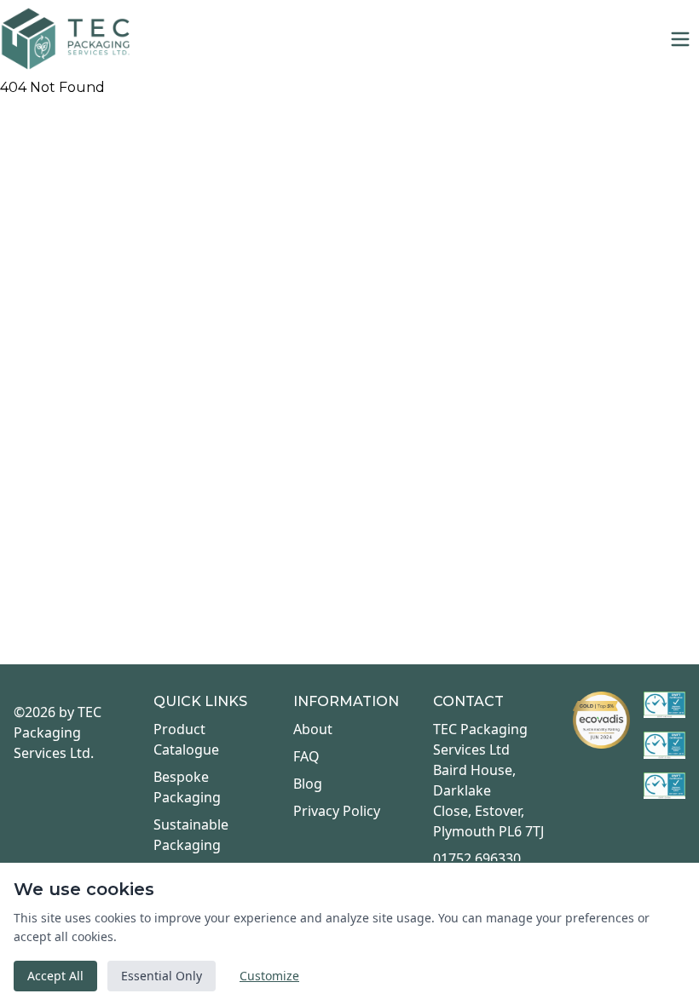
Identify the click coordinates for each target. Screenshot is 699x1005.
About (312, 729)
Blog (307, 783)
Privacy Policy (336, 810)
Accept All (55, 976)
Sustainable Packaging (190, 834)
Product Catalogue (186, 739)
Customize (269, 976)
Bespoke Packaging (187, 787)
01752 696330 (477, 858)
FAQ (306, 756)
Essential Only (161, 976)
